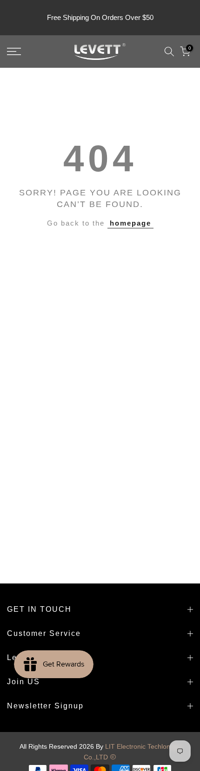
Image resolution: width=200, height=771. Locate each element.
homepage (130, 223)
